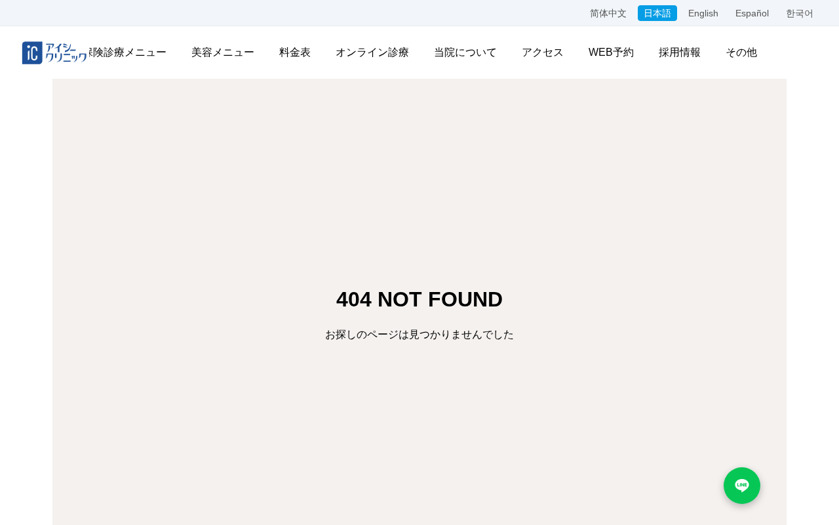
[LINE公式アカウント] (742, 485)
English (703, 13)
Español (752, 13)
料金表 (295, 52)
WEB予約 (611, 52)
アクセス (543, 52)
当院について (465, 52)
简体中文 (608, 13)
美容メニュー (222, 52)
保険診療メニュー (124, 52)
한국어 (799, 13)
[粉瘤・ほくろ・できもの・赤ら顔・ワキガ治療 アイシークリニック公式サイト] (54, 52)
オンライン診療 (372, 52)
